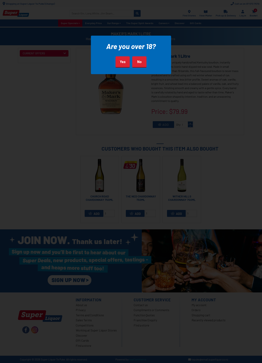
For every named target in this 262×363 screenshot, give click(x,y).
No (139, 62)
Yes (123, 62)
